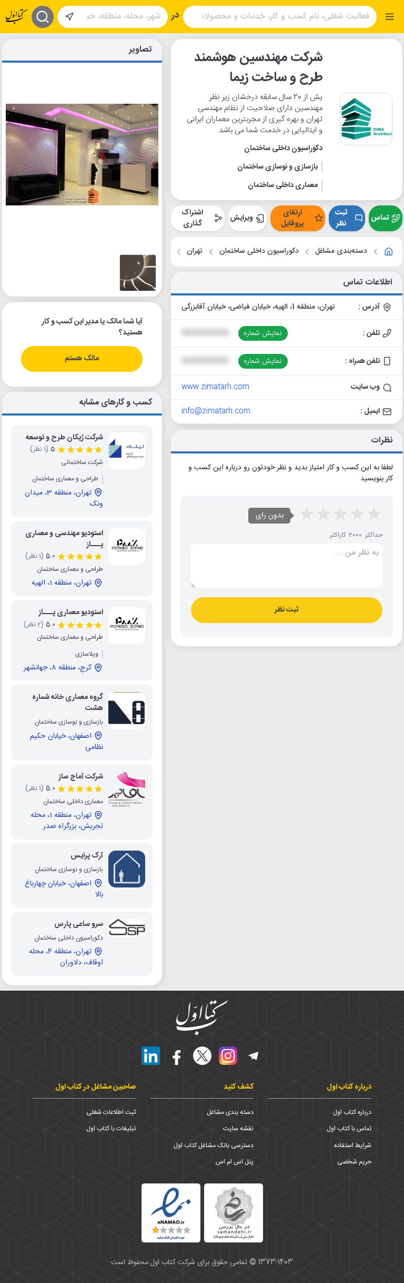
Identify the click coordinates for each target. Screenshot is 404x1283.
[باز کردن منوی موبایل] (389, 16)
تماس (380, 218)
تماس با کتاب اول (349, 1128)
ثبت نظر (341, 218)
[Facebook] (176, 1056)
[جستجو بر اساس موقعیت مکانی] (69, 17)
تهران (195, 251)
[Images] (138, 273)
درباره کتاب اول (352, 1112)
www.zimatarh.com (215, 387)
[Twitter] (202, 1056)
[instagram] (228, 1056)
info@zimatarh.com (215, 411)
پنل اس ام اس (235, 1162)
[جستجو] (43, 17)
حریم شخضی (354, 1162)
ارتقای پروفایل (292, 218)
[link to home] (388, 251)
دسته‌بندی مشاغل (341, 251)
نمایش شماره (263, 333)
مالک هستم (82, 358)
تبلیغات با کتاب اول (111, 1128)
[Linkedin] (151, 1056)
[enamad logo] (170, 1213)
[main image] (82, 154)
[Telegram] (254, 1056)
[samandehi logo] (233, 1213)
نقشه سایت (238, 1128)
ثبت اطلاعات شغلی (111, 1112)
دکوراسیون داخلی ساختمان (259, 251)
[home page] (17, 16)
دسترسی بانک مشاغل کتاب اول (214, 1145)
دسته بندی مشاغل (230, 1112)
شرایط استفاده (352, 1145)
